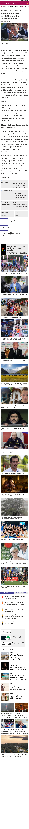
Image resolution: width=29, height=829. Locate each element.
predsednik (3, 215)
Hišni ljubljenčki (18, 6)
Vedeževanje (10, 6)
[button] (1, 3)
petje (16, 215)
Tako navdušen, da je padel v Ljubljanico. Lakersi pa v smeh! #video (14, 604)
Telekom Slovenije (24, 0)
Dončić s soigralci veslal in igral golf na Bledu (14, 610)
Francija (17, 212)
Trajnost (4, 6)
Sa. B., (5, 21)
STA (7, 21)
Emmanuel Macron (5, 212)
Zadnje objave (21, 592)
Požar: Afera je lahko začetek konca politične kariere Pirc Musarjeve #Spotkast (13, 616)
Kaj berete (6, 592)
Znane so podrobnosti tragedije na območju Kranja (14, 597)
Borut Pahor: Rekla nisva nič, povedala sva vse (13, 622)
